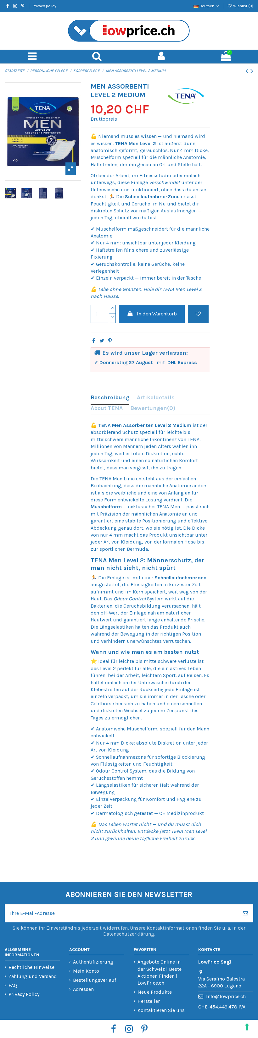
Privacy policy (44, 6)
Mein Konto (86, 971)
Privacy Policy (23, 994)
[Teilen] (93, 341)
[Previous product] (248, 71)
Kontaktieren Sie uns (161, 1010)
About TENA (107, 408)
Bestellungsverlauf (94, 980)
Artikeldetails (156, 397)
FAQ (12, 985)
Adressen (83, 989)
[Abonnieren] (245, 913)
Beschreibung (110, 397)
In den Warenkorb (157, 314)
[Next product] (251, 71)
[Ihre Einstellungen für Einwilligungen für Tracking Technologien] (247, 1027)
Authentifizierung (93, 962)
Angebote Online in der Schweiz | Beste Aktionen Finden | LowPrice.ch (159, 972)
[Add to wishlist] (198, 314)
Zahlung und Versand (32, 976)
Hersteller (148, 1001)
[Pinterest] (110, 341)
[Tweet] (101, 341)
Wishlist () (242, 6)
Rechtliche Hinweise (31, 967)
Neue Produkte (154, 992)
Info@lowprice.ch (226, 996)
